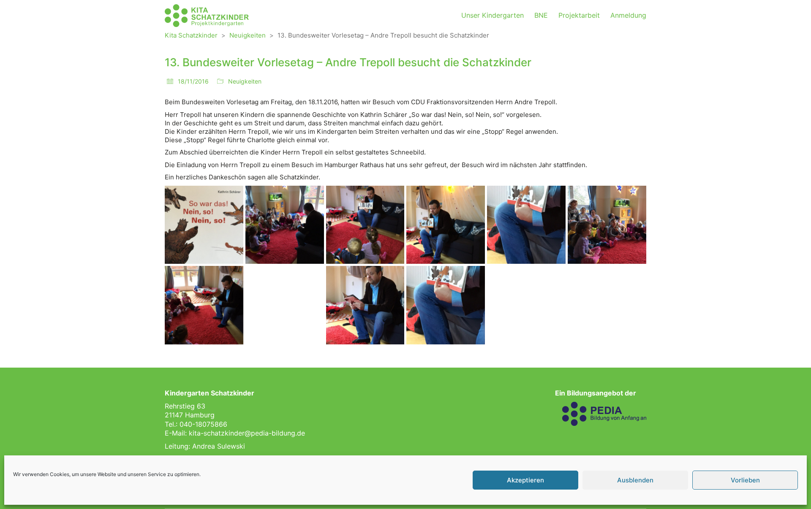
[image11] (526, 305)
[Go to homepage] (207, 15)
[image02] (284, 225)
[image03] (365, 225)
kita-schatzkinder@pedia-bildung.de (247, 433)
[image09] (365, 305)
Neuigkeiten (244, 81)
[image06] (607, 225)
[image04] (445, 225)
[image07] (204, 305)
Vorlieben (745, 480)
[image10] (445, 305)
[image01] (204, 225)
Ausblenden (635, 480)
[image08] (284, 305)
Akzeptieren (525, 480)
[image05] (526, 225)
